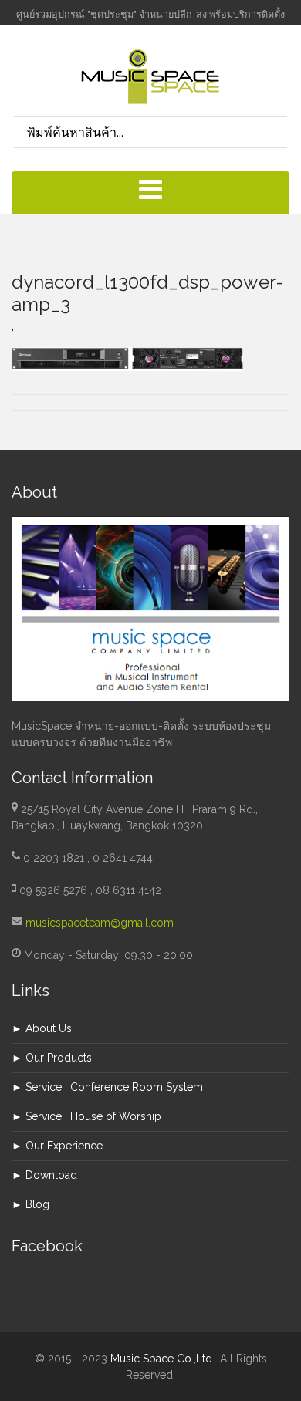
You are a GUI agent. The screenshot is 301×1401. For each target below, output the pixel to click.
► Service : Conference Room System (107, 1087)
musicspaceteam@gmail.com (99, 923)
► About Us (42, 1028)
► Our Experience (57, 1145)
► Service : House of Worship (86, 1116)
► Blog (30, 1204)
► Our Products (52, 1058)
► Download (44, 1175)
